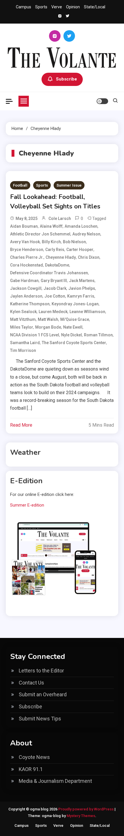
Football (20, 185)
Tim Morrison (23, 350)
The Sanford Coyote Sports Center (74, 342)
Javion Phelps (81, 288)
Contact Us (31, 683)
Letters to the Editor (41, 671)
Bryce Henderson (26, 249)
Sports (41, 7)
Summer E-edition (27, 505)
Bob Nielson (74, 241)
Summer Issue (69, 185)
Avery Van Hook (25, 241)
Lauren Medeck (53, 311)
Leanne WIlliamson (87, 311)
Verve (56, 7)
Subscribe (66, 79)
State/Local (94, 7)
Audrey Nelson (86, 234)
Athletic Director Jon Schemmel (40, 234)
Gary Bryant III (54, 280)
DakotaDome (57, 265)
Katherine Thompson (30, 304)
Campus (23, 7)
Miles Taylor (21, 327)
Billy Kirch (51, 241)
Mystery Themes (81, 816)
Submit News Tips (40, 719)
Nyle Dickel (71, 335)
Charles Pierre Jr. (27, 257)
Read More (21, 425)
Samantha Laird (25, 342)
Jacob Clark (55, 288)
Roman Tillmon (98, 335)
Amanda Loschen (81, 226)
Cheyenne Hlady (61, 257)
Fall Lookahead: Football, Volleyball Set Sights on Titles (55, 202)
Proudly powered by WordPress (86, 809)
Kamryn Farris (80, 296)
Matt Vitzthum (23, 319)
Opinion (73, 7)
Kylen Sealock (23, 311)
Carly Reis (54, 249)
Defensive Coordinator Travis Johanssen (49, 273)
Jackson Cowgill (26, 288)
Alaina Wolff (51, 226)
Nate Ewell (72, 327)
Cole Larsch (59, 218)
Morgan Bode (48, 327)
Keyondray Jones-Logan (75, 304)
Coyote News (34, 757)
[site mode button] (102, 101)
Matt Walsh (48, 319)
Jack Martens (82, 280)
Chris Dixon (88, 257)
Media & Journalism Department (55, 781)
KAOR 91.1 (31, 769)
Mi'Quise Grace (74, 319)
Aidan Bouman (24, 226)
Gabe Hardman (24, 280)
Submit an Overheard (43, 694)
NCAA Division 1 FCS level (34, 335)
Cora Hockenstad (26, 265)
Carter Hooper (79, 249)
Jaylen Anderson (26, 296)
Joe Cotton (54, 296)
